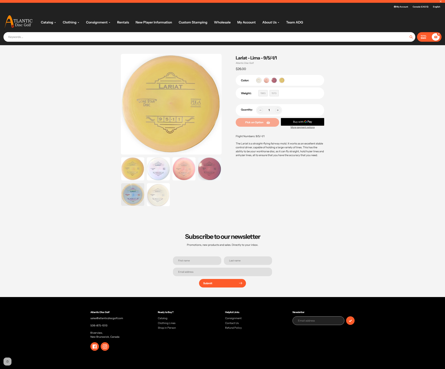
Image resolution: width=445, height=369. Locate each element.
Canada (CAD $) (420, 6)
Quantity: (247, 109)
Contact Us (232, 323)
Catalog (162, 318)
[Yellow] (282, 80)
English (436, 6)
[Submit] (350, 320)
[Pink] (274, 80)
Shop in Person (167, 327)
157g (274, 93)
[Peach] (266, 80)
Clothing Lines (166, 323)
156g (263, 93)
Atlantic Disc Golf (245, 63)
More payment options (303, 127)
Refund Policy (233, 327)
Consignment (233, 318)
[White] (259, 80)
